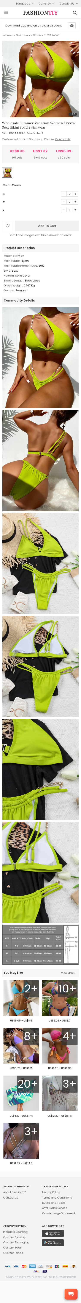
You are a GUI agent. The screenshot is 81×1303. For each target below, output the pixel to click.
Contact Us (62, 139)
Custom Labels (13, 1253)
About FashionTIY (14, 1192)
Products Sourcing (15, 1232)
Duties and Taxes (53, 1203)
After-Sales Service (54, 1208)
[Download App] (72, 25)
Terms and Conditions (57, 1197)
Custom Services (14, 1237)
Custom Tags (12, 1247)
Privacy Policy (51, 1192)
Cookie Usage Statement (58, 1213)
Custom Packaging (16, 1242)
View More (67, 973)
